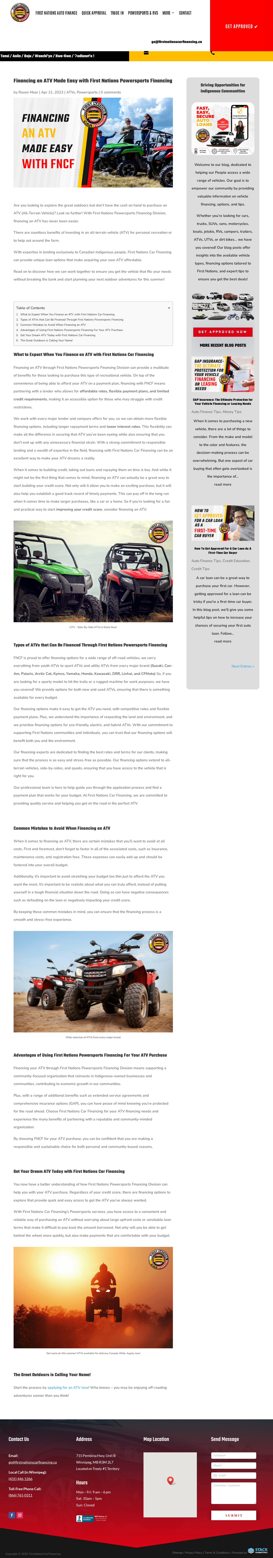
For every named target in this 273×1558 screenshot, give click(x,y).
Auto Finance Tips (206, 411)
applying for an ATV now (68, 1387)
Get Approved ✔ (241, 26)
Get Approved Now (222, 332)
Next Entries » (243, 666)
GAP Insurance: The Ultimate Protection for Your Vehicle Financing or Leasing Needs (223, 402)
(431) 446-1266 (20, 1479)
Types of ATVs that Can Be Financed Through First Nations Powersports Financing (71, 320)
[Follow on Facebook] (12, 1515)
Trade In (117, 12)
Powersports (87, 92)
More (166, 12)
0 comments (111, 92)
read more (222, 484)
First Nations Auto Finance (56, 12)
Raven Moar (28, 92)
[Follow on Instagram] (20, 1515)
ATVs (70, 92)
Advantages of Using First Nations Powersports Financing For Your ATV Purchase (71, 330)
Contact (185, 12)
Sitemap (177, 1553)
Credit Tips (200, 568)
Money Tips (232, 411)
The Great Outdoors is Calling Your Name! (46, 340)
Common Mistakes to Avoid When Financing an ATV (53, 325)
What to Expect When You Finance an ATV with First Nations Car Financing (67, 314)
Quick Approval (94, 12)
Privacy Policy (193, 1553)
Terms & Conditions (217, 1553)
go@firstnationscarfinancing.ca (33, 1462)
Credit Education (236, 560)
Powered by (240, 1553)
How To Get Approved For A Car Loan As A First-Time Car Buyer (222, 550)
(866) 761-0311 (20, 1495)
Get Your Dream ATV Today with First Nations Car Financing (57, 335)
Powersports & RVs (143, 12)
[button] (171, 1480)
